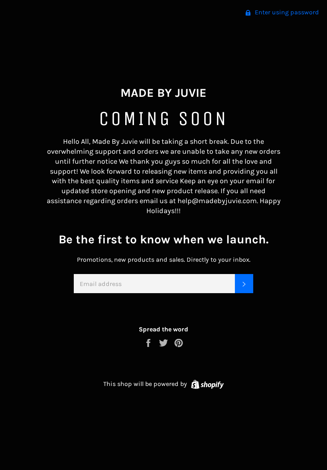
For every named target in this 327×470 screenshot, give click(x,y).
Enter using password (286, 12)
